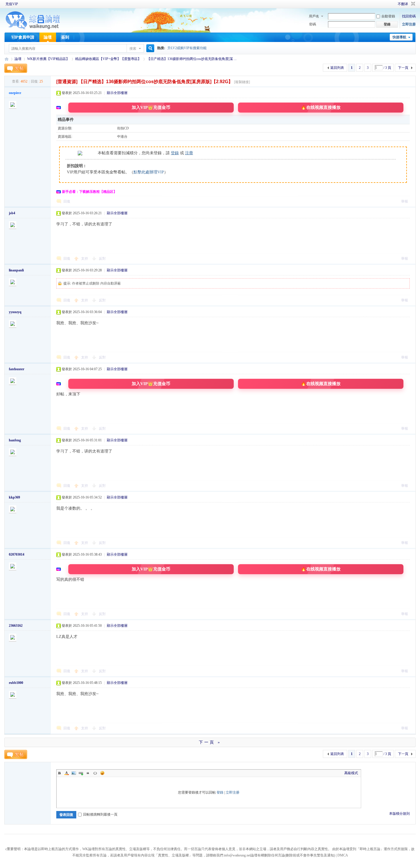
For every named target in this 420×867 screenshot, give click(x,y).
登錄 (175, 153)
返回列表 (337, 68)
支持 (85, 259)
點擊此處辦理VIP (148, 172)
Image (74, 773)
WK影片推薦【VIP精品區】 (48, 59)
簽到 (65, 37)
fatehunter (16, 369)
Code (95, 773)
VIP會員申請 (22, 37)
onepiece (15, 93)
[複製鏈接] (242, 82)
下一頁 (403, 68)
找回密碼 (409, 16)
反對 (102, 259)
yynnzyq (15, 312)
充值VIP (11, 4)
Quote (88, 773)
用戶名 (314, 16)
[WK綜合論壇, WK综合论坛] (32, 29)
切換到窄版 (412, 4)
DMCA (342, 855)
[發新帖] (15, 68)
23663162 (16, 626)
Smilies (102, 773)
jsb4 (12, 213)
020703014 (16, 554)
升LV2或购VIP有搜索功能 (187, 48)
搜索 (132, 49)
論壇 (48, 37)
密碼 (312, 24)
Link (81, 773)
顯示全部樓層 (117, 93)
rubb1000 (16, 683)
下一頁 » (210, 742)
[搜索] (149, 48)
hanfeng (15, 440)
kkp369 (14, 497)
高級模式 (351, 773)
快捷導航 (399, 37)
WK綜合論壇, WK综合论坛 (6, 59)
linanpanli (16, 270)
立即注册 (409, 24)
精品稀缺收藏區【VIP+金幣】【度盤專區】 (108, 59)
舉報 (404, 201)
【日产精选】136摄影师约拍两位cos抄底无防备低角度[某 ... (192, 59)
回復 (66, 201)
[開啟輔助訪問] (389, 4)
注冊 (189, 153)
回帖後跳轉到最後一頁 (100, 814)
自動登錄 (388, 16)
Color (66, 773)
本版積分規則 (399, 814)
